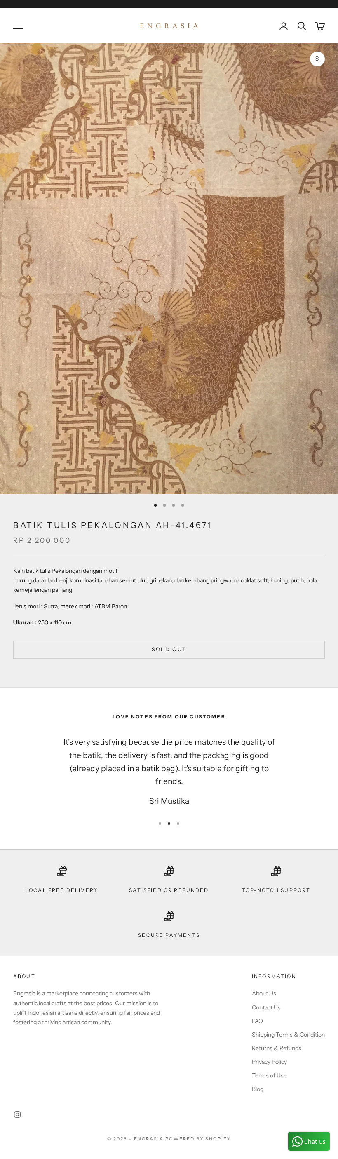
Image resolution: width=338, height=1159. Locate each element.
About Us (264, 993)
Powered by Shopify (198, 1139)
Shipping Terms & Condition (288, 1034)
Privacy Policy (269, 1061)
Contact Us (266, 1007)
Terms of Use (269, 1075)
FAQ (257, 1021)
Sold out (169, 649)
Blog (257, 1089)
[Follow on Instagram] (17, 1114)
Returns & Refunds (276, 1048)
